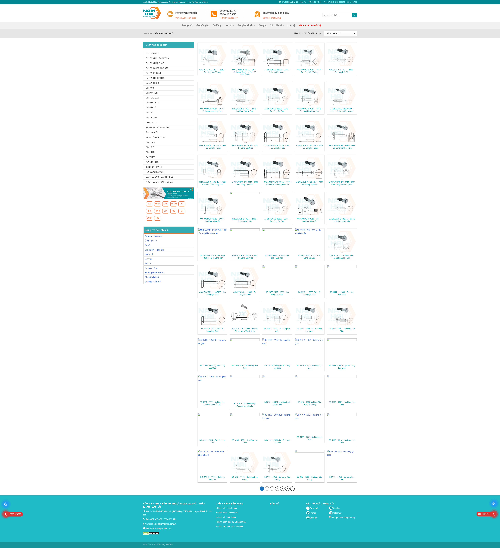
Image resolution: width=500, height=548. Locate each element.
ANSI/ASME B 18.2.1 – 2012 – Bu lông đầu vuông (245, 110)
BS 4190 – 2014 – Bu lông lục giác (342, 441)
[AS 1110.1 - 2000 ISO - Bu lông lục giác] (309, 278)
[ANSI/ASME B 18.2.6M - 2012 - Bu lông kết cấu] (342, 204)
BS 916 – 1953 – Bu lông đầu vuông (245, 478)
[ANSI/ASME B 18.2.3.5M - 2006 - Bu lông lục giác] (245, 168)
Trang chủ (187, 25)
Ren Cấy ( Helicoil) (155, 172)
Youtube (336, 508)
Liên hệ (291, 25)
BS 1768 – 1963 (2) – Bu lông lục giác (212, 366)
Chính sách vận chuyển (227, 512)
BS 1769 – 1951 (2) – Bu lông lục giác (277, 366)
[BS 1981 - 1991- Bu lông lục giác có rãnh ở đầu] (212, 388)
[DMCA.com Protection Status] (151, 533)
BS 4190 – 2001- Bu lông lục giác (309, 438)
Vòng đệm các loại (155, 137)
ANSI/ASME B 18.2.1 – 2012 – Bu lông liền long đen (309, 110)
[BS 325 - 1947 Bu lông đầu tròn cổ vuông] (309, 388)
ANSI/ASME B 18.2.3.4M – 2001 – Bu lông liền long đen (212, 183)
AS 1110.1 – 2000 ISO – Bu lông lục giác (309, 293)
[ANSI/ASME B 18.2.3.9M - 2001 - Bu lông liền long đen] (342, 168)
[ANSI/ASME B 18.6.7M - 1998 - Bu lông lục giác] (245, 241)
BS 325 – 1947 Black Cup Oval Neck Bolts (277, 403)
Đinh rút (150, 147)
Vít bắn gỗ (151, 108)
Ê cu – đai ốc (151, 241)
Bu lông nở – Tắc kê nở (157, 58)
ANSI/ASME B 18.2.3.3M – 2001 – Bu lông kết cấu (277, 146)
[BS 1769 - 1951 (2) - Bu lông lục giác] (277, 351)
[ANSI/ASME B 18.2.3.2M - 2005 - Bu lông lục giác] (245, 131)
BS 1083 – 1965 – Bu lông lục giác (277, 330)
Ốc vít (229, 25)
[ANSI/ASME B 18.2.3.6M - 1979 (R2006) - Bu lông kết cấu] (277, 168)
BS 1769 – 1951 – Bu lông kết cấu (245, 366)
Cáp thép (150, 157)
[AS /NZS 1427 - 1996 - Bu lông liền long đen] (342, 241)
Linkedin (313, 518)
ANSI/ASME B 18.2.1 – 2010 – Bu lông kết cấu (342, 71)
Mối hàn (148, 263)
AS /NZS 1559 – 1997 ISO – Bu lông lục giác (212, 293)
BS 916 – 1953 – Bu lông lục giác (341, 478)
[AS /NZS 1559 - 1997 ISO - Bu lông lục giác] (212, 278)
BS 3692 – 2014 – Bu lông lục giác (212, 441)
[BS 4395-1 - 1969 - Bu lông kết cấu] (212, 463)
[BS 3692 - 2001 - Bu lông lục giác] (342, 388)
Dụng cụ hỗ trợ (151, 268)
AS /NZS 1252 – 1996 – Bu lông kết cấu (309, 256)
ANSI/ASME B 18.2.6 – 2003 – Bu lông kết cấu (212, 220)
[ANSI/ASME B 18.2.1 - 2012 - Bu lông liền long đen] (309, 94)
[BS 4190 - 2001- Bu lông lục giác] (309, 424)
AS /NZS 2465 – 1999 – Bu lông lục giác (277, 293)
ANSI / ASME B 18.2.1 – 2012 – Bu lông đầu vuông (212, 71)
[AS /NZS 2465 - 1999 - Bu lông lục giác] (277, 278)
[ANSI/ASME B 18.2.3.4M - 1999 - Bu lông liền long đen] (342, 131)
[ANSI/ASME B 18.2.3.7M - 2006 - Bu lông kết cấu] (309, 168)
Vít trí (149, 112)
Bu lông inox (152, 53)
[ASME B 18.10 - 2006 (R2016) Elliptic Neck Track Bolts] (245, 314)
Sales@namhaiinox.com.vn (164, 524)
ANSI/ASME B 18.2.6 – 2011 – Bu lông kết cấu (277, 220)
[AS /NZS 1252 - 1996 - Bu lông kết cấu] (309, 241)
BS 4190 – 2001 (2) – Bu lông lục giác (277, 441)
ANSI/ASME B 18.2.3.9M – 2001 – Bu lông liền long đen (342, 183)
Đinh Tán (150, 152)
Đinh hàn (150, 142)
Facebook (314, 508)
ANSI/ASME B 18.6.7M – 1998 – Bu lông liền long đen (212, 256)
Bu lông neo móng (155, 78)
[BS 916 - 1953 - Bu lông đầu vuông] (245, 463)
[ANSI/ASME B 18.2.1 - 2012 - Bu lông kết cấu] (277, 94)
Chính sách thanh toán (227, 508)
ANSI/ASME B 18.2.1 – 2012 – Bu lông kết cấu (277, 110)
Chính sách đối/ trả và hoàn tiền (231, 522)
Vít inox (150, 88)
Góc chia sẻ (276, 25)
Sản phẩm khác (245, 25)
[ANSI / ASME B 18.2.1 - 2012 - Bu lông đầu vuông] (212, 55)
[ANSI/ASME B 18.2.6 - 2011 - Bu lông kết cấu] (277, 204)
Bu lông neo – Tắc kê (154, 272)
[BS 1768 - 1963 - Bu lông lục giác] (342, 314)
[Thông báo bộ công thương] (343, 521)
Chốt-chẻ (149, 254)
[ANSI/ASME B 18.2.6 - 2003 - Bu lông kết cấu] (212, 204)
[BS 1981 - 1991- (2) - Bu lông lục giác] (342, 351)
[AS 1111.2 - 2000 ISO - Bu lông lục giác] (212, 314)
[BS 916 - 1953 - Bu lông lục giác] (342, 463)
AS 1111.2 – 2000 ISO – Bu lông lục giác (212, 330)
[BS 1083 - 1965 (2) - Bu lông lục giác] (309, 314)
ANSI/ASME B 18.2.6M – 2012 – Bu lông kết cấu (342, 220)
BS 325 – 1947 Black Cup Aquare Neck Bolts (244, 405)
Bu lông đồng (153, 83)
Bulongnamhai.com (163, 528)
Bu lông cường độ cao (157, 68)
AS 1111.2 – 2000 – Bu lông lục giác (342, 293)
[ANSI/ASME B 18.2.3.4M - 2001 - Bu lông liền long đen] (212, 168)
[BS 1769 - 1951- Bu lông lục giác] (309, 351)
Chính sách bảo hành (226, 517)
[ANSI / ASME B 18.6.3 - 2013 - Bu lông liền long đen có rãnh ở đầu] (245, 55)
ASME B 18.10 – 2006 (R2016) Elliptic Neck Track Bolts (245, 330)
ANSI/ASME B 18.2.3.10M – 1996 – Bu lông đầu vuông (342, 110)
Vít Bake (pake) (153, 103)
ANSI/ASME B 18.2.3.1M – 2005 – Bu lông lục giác (212, 146)
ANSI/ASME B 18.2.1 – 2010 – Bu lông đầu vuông (277, 71)
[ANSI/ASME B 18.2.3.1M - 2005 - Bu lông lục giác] (212, 131)
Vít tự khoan (152, 98)
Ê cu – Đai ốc (152, 132)
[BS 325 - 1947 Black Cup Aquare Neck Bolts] (245, 388)
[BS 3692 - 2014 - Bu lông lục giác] (212, 426)
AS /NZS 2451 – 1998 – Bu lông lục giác (244, 293)
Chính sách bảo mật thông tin (230, 526)
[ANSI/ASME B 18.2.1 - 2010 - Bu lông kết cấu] (342, 55)
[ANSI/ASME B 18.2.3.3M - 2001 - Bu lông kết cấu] (277, 131)
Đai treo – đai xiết (153, 282)
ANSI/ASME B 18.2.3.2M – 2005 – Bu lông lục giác (245, 146)
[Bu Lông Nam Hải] (152, 13)
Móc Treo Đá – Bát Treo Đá (159, 182)
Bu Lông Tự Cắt (153, 73)
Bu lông (217, 25)
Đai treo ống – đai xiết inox (159, 177)
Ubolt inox (151, 122)
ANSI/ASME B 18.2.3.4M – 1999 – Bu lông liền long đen (342, 146)
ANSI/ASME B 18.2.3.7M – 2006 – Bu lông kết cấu (309, 183)
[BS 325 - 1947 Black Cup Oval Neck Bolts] (277, 388)
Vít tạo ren (151, 117)
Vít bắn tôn (152, 93)
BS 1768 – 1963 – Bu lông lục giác (342, 330)
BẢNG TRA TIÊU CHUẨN (308, 25)
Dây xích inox (152, 162)
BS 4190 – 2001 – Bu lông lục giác (245, 441)
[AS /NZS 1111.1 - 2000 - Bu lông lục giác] (277, 241)
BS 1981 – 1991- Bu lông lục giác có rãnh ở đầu (212, 403)
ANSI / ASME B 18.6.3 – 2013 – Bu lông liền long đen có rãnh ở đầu (245, 72)
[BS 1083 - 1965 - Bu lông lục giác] (277, 314)
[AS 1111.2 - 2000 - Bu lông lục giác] (342, 278)
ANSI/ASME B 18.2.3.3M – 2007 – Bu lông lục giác (309, 146)
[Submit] (354, 15)
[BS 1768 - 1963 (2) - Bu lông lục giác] (212, 351)
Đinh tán (148, 259)
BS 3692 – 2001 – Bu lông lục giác (342, 403)
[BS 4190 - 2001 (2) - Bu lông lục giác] (277, 426)
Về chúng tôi (202, 25)
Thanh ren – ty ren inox (158, 127)
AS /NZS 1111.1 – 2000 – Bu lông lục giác (277, 256)
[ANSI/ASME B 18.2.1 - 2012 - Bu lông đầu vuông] (245, 94)
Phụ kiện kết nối (152, 277)
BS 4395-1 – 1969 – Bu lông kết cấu (212, 478)
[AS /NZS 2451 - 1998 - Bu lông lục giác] (245, 278)
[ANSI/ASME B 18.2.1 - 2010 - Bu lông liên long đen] (212, 94)
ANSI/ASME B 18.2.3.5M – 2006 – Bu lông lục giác (245, 183)
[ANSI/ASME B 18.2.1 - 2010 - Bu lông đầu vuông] (277, 55)
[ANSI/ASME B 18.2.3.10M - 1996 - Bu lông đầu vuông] (342, 94)
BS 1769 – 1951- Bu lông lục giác (309, 366)
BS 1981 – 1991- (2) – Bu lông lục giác (342, 366)
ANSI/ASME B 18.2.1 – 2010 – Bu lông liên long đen (212, 110)
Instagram (336, 513)
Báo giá (262, 25)
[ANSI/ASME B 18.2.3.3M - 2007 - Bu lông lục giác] (309, 131)
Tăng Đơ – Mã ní (154, 167)
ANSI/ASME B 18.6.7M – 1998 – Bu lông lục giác (244, 256)
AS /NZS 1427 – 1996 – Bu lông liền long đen (341, 256)
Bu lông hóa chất (155, 63)
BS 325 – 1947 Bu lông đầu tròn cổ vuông (309, 403)
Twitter (313, 513)
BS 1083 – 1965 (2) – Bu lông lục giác (309, 330)
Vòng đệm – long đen (154, 250)
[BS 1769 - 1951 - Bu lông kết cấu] (245, 351)
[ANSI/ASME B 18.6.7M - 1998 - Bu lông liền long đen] (212, 241)
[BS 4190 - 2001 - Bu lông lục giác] (245, 426)
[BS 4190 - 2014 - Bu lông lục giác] (342, 426)
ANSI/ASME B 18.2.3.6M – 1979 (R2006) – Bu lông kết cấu (277, 183)
